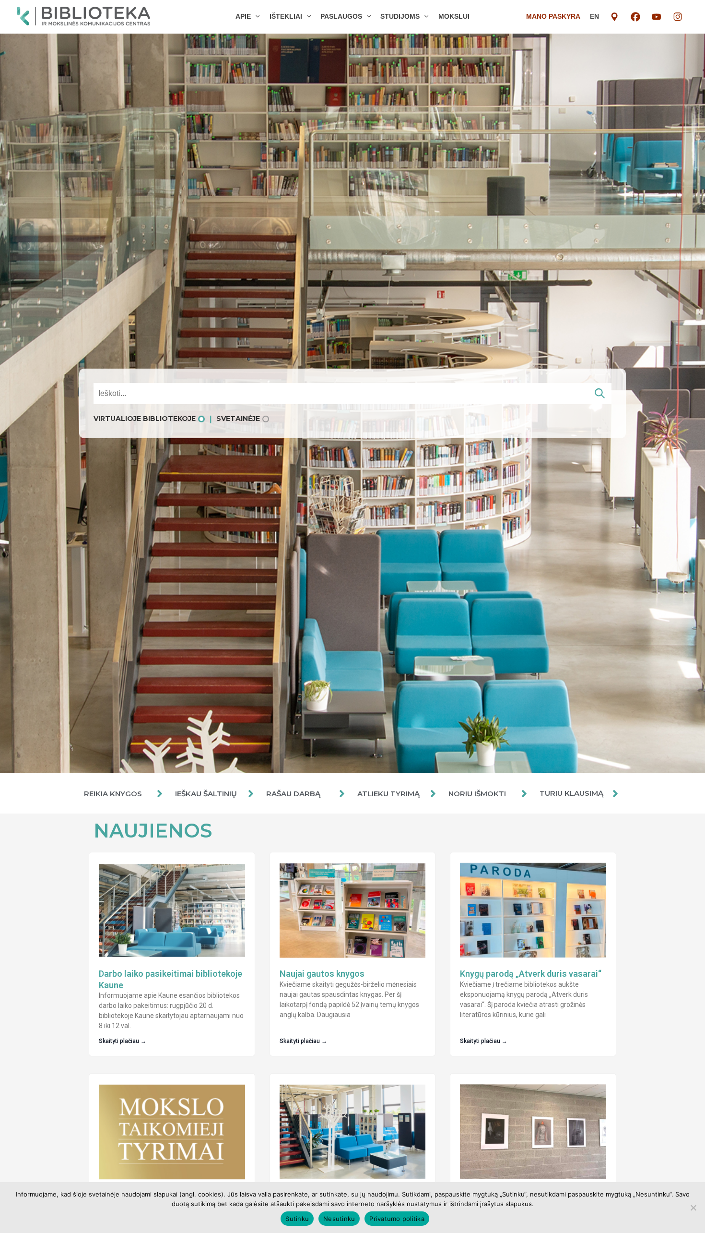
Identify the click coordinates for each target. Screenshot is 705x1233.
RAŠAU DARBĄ (293, 793)
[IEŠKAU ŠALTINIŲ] (251, 793)
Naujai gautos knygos (322, 974)
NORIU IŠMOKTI (477, 793)
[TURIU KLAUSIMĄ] (615, 793)
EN (594, 16)
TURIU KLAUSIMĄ (571, 793)
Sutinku (297, 1218)
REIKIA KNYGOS (113, 793)
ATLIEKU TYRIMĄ (388, 793)
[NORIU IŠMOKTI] (524, 793)
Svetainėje (238, 418)
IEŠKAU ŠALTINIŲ (206, 793)
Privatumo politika (396, 1218)
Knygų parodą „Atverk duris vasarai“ (530, 974)
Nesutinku (339, 1218)
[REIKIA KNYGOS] (159, 793)
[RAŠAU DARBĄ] (342, 793)
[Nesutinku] (693, 1207)
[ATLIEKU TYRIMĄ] (433, 793)
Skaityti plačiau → (122, 1041)
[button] (255, 16)
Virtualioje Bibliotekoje (145, 418)
